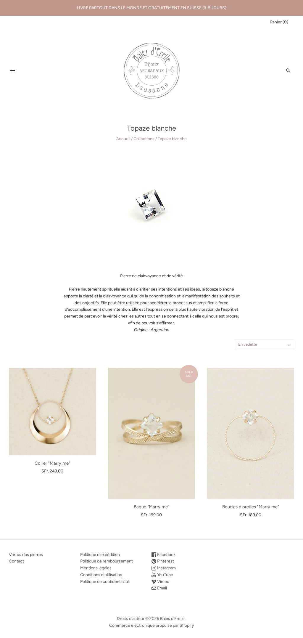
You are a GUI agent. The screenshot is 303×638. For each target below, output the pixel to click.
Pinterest (165, 561)
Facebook (165, 554)
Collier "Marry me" (52, 463)
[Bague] (151, 433)
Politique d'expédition (100, 554)
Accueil (123, 138)
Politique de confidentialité (104, 581)
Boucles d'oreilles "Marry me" (250, 506)
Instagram (166, 567)
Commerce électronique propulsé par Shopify (151, 625)
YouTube (164, 574)
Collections (143, 138)
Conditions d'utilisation (101, 574)
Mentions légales (96, 567)
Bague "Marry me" (151, 506)
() (279, 22)
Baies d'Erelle (172, 618)
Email (161, 588)
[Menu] (12, 70)
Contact (16, 561)
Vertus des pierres (26, 554)
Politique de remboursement (106, 561)
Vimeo (162, 581)
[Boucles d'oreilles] (250, 433)
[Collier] (52, 411)
